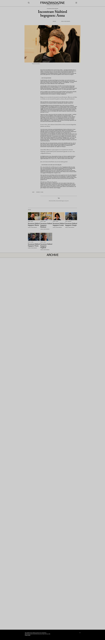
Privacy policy (27, 635)
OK (79, 632)
